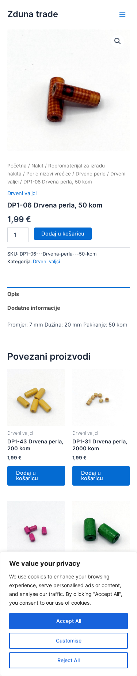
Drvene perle (91, 174)
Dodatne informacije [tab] (33, 308)
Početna (17, 166)
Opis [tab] (13, 294)
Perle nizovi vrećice (48, 174)
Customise (68, 640)
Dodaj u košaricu (62, 233)
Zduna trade (32, 14)
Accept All (68, 621)
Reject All (68, 660)
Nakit (37, 166)
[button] (117, 41)
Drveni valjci (22, 193)
